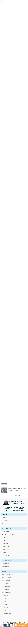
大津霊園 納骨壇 (5, 563)
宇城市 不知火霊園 (6, 592)
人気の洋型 (4, 517)
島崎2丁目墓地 (5, 604)
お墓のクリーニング (6, 540)
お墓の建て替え (5, 549)
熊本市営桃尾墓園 (6, 574)
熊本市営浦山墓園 (6, 580)
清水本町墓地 (5, 607)
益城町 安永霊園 (5, 589)
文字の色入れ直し (6, 537)
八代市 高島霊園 (5, 583)
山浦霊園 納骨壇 (5, 566)
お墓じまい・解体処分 (7, 555)
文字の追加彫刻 (5, 531)
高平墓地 (4, 610)
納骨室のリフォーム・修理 (8, 534)
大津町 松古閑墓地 (6, 586)
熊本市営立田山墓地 (6, 577)
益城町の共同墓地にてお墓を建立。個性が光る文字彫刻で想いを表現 (17, 489)
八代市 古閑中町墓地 (6, 613)
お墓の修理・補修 (6, 546)
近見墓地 (4, 598)
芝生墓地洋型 (5, 520)
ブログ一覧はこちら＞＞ (21, 495)
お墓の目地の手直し (6, 543)
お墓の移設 (4, 552)
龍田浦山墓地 (5, 595)
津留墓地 (4, 601)
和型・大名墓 (5, 523)
